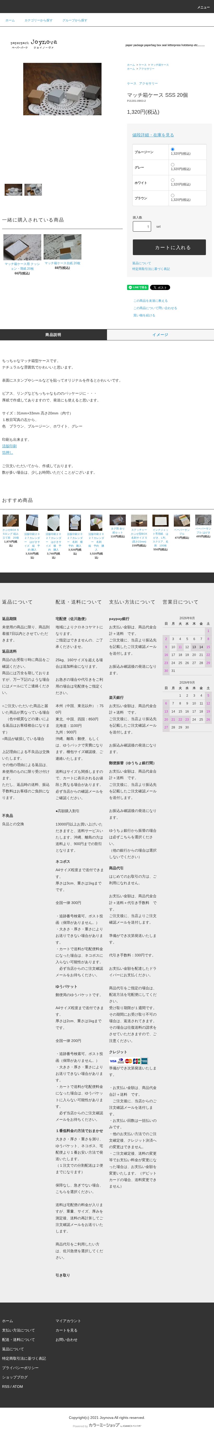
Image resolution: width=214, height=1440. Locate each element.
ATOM (18, 1386)
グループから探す (74, 20)
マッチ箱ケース (160, 64)
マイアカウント (68, 1321)
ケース (143, 64)
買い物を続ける (144, 315)
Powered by (80, 1426)
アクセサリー (146, 68)
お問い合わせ (67, 1339)
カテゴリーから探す (39, 20)
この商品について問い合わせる (155, 308)
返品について (141, 263)
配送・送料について (18, 1339)
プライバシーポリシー (20, 1368)
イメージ (160, 335)
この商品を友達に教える (150, 301)
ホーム (10, 20)
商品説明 (53, 335)
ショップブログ (15, 1377)
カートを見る (67, 1330)
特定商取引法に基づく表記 (151, 269)
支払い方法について (18, 1330)
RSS (5, 1386)
